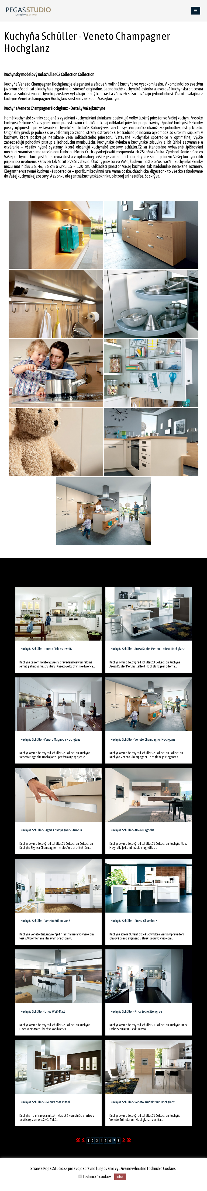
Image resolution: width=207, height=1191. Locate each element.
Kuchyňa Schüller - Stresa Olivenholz (134, 921)
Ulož (120, 1177)
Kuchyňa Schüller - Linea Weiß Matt (43, 1011)
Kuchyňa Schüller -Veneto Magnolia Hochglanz (50, 739)
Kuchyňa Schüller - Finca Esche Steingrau (136, 1011)
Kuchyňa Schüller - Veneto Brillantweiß (45, 921)
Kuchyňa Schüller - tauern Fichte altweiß (46, 649)
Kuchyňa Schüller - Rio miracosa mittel (45, 1102)
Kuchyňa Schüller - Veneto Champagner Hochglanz (143, 739)
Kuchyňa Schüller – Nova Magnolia (132, 830)
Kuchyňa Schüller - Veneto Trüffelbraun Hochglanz (143, 1102)
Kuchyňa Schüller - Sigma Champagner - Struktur (51, 830)
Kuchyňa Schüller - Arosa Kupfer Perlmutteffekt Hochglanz (148, 649)
